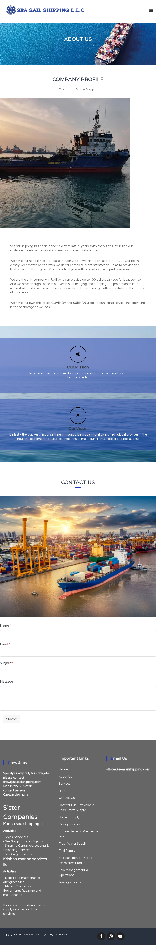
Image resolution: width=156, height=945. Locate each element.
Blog (62, 791)
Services (64, 783)
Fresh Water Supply (73, 843)
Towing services (70, 882)
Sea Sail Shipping (35, 934)
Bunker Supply (69, 817)
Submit (11, 719)
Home (63, 769)
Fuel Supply (67, 851)
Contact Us (67, 798)
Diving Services (69, 824)
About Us (65, 776)
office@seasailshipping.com (128, 769)
